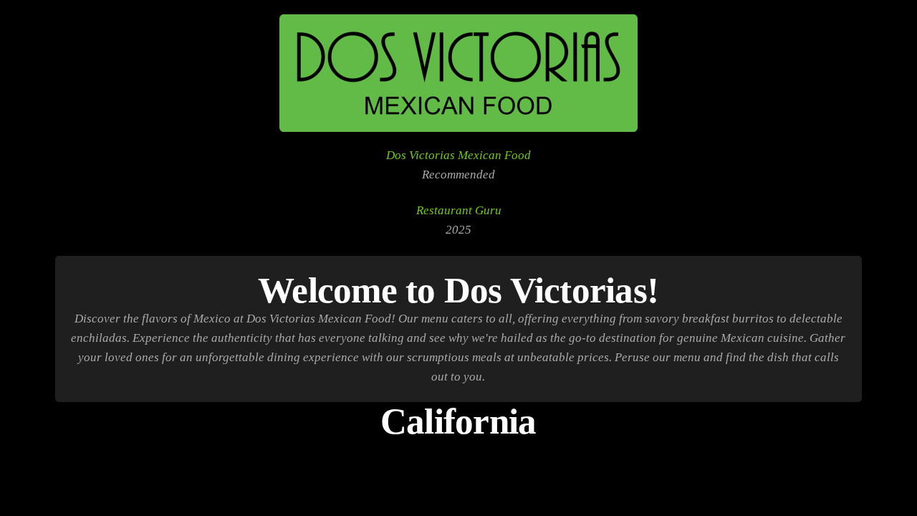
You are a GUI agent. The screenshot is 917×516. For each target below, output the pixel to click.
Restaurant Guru (458, 210)
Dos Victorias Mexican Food (458, 155)
